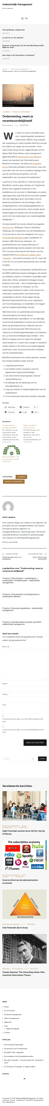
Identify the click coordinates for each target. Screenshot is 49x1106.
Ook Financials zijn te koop (15, 928)
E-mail (5, 694)
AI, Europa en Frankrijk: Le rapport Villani (19, 1067)
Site (4, 705)
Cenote (19, 1100)
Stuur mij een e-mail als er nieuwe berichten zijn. (23, 731)
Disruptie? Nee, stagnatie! (14, 1052)
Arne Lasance (7, 125)
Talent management (11, 1018)
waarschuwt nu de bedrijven (29, 157)
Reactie (6, 647)
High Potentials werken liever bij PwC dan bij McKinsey (23, 832)
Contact (7, 1032)
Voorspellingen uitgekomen (13, 30)
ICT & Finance (17, 969)
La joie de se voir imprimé (12, 38)
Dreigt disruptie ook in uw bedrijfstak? (11, 556)
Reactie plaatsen (35, 743)
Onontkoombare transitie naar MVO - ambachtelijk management (22, 623)
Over (6, 1026)
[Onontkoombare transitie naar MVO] (12, 433)
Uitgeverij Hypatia (12, 1029)
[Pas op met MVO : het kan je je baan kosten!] (11, 450)
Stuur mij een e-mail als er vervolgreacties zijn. (22, 720)
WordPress (10, 1102)
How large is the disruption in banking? (18, 55)
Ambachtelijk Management (17, 4)
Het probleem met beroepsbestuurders (18, 1056)
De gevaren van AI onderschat (15, 1049)
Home (6, 1007)
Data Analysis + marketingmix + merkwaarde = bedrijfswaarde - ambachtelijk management (21, 580)
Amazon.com (7, 228)
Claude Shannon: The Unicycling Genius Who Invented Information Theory (23, 973)
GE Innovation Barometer (13, 1045)
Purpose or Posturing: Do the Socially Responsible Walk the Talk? (23, 46)
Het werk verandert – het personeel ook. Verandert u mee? (24, 1061)
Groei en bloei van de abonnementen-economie (20, 881)
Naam (5, 684)
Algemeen (6, 112)
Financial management (21, 112)
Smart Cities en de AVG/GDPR (37, 556)
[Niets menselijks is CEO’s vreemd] (33, 433)
